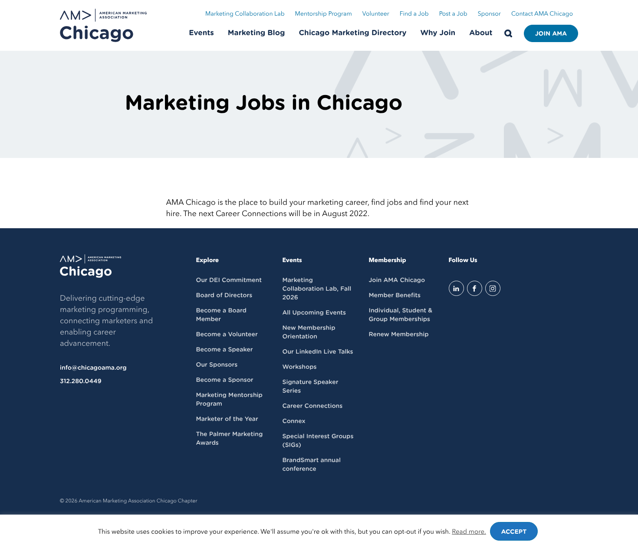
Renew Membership (398, 334)
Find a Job (414, 14)
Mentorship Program (323, 14)
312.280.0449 (81, 381)
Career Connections (312, 406)
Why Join (438, 33)
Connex (293, 421)
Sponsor (489, 14)
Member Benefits (394, 295)
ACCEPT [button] (514, 532)
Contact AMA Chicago (542, 14)
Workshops (299, 367)
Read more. (469, 532)
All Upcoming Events (314, 313)
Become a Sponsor (224, 380)
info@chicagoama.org (93, 368)
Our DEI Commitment (229, 280)
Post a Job (453, 14)
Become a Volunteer (227, 334)
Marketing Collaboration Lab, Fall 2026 (316, 289)
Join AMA (551, 34)
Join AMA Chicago (396, 280)
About (480, 33)
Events (201, 33)
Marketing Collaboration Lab (245, 14)
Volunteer (375, 14)
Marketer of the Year (227, 419)
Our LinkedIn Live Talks (317, 352)
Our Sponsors (217, 365)
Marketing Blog (256, 33)
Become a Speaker (224, 350)
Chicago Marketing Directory (353, 33)
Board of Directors (224, 295)
